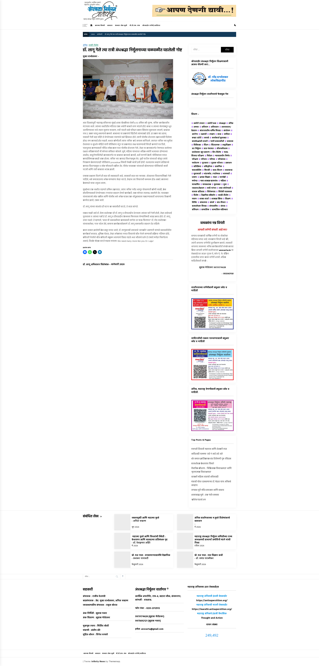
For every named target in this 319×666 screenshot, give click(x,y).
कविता (226, 134)
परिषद (211, 159)
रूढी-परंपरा (210, 188)
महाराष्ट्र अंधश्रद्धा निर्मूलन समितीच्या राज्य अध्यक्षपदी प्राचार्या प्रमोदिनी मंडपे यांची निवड (213, 540)
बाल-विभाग (216, 170)
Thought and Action (212, 618)
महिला (222, 181)
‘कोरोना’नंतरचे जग (198, 500)
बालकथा (227, 170)
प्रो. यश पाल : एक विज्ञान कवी (209, 555)
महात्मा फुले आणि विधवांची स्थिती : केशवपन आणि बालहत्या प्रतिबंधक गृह (149, 538)
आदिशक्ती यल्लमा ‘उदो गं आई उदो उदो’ (207, 454)
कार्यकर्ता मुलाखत (218, 138)
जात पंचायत (207, 148)
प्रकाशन (227, 163)
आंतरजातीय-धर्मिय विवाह (209, 130)
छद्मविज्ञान (225, 145)
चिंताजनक (214, 145)
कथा (218, 134)
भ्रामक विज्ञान (203, 177)
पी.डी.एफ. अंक (135, 25)
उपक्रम (211, 134)
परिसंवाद (220, 159)
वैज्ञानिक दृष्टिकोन (207, 195)
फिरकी (206, 170)
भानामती (225, 173)
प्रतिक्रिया (196, 166)
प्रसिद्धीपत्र (207, 166)
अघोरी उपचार (198, 123)
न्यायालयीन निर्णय (221, 155)
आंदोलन (225, 130)
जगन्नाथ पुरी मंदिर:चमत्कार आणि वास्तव (207, 490)
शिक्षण (227, 198)
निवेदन (208, 155)
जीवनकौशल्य (221, 148)
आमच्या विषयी (100, 25)
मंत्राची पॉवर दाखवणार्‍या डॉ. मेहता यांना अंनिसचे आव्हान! (211, 483)
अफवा (195, 127)
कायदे (205, 138)
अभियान (203, 127)
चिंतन (204, 145)
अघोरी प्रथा (210, 123)
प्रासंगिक (217, 166)
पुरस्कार (204, 163)
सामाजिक (204, 209)
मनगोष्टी (221, 177)
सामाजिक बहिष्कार (219, 209)
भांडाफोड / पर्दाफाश (211, 173)
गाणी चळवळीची (216, 141)
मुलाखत (216, 184)
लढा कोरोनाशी (224, 188)
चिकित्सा (196, 145)
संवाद (221, 206)
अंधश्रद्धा (221, 123)
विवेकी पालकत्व (224, 191)
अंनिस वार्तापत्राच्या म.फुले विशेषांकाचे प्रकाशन (212, 519)
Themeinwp (114, 661)
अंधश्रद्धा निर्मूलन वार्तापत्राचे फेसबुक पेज (209, 94)
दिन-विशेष (215, 152)
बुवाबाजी (196, 173)
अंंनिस (85, 45)
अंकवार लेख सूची (121, 25)
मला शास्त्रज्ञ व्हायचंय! (208, 181)
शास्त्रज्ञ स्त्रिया (215, 198)
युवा (224, 184)
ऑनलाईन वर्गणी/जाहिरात (151, 25)
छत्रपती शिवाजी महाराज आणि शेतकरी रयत (209, 449)
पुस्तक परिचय (216, 163)
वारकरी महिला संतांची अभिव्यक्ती (204, 477)
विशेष (194, 195)
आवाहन (110, 25)
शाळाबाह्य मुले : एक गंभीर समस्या (205, 495)
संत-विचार (220, 202)
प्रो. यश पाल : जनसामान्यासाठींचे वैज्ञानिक (151, 555)
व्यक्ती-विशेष (93, 45)
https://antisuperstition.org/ (211, 600)
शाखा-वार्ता (203, 198)
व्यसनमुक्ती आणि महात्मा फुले (145, 518)
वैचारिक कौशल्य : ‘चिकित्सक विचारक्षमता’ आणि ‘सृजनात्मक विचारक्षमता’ (211, 470)
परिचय (203, 159)
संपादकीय (212, 206)
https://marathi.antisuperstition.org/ (212, 609)
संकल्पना (202, 202)
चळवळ (229, 141)
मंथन (214, 177)
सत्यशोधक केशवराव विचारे (202, 464)
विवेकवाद (210, 191)
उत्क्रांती (202, 134)
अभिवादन (214, 127)
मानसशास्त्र (205, 184)
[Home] (91, 25)
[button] (235, 25)
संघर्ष (211, 202)
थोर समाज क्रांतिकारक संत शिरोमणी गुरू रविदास (211, 459)
